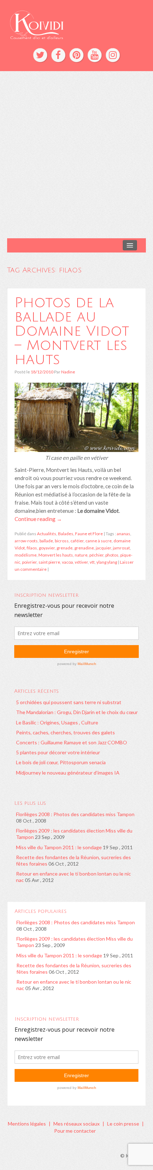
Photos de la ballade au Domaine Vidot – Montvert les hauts (72, 331)
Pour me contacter (75, 1131)
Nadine (68, 371)
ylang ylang (106, 562)
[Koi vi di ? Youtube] (95, 55)
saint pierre (49, 562)
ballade (46, 540)
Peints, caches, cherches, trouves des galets (65, 732)
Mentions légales (27, 1124)
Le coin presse (123, 1124)
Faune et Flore (89, 533)
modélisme (26, 555)
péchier (96, 555)
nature (81, 555)
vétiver (81, 562)
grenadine (84, 548)
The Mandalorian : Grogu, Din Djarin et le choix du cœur (77, 712)
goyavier (47, 548)
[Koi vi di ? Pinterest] (76, 55)
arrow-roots (26, 540)
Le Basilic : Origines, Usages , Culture (57, 722)
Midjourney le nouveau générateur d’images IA (68, 773)
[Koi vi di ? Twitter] (40, 55)
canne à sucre (98, 540)
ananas (123, 533)
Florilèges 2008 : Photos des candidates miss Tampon (75, 814)
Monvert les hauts (55, 555)
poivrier (29, 562)
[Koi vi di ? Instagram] (113, 55)
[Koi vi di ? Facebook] (58, 55)
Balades (65, 533)
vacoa (67, 562)
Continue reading (38, 519)
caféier (77, 540)
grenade (65, 548)
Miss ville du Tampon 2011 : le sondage (59, 847)
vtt (92, 562)
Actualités (46, 533)
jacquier (103, 548)
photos (111, 555)
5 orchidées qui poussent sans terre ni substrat (68, 702)
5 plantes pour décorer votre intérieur (58, 752)
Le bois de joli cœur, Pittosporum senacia (61, 762)
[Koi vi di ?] (76, 24)
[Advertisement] (76, 154)
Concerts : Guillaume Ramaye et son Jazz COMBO (71, 742)
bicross (62, 540)
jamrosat (121, 548)
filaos (32, 548)
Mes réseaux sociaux (76, 1124)
